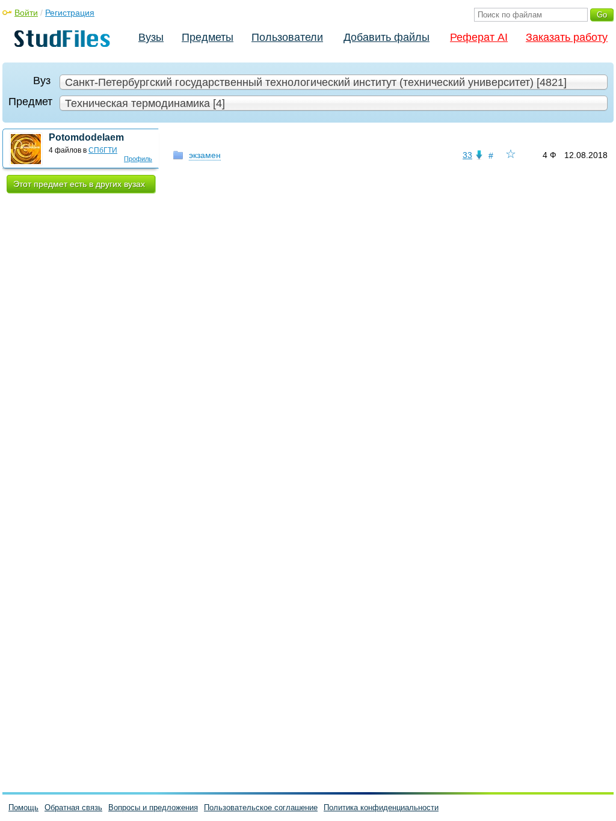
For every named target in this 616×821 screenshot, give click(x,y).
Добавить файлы (386, 37)
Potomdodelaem (86, 137)
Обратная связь (73, 807)
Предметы (207, 37)
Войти (26, 12)
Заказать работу (567, 37)
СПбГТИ (102, 150)
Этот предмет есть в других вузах (79, 184)
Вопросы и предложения (153, 807)
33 (467, 155)
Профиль (138, 158)
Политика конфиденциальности (381, 807)
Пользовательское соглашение (261, 807)
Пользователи (287, 37)
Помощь (23, 807)
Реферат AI (479, 37)
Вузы (151, 37)
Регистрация (69, 12)
